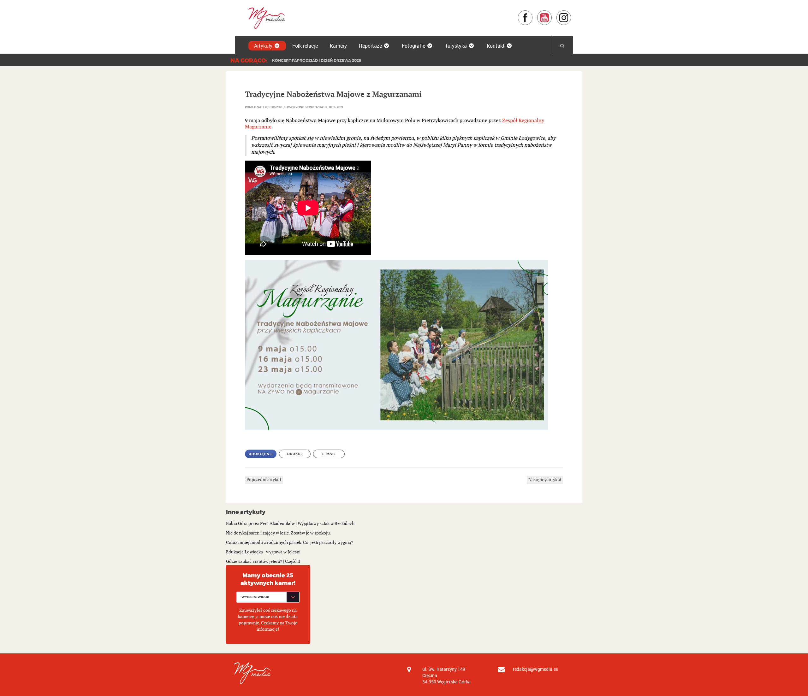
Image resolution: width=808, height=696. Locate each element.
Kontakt (496, 45)
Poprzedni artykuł (264, 479)
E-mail (329, 454)
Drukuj (295, 454)
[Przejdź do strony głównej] (264, 18)
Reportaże (370, 45)
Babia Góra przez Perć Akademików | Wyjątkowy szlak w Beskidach (290, 523)
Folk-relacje (305, 45)
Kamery (338, 45)
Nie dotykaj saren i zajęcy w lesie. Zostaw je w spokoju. (278, 533)
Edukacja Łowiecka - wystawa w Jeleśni (263, 552)
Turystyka (456, 45)
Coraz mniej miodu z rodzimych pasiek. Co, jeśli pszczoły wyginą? (289, 542)
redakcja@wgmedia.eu (535, 669)
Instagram (571, 13)
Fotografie (413, 45)
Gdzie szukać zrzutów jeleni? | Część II (263, 561)
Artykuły (263, 45)
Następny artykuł (544, 479)
